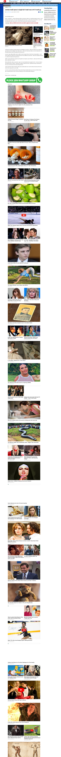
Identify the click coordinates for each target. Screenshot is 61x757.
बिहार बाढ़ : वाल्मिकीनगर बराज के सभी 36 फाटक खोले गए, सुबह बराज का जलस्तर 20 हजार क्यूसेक (24, 23)
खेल (46, 3)
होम (11, 3)
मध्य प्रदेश (31, 3)
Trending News (48, 8)
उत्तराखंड (10, 7)
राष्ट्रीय (22, 3)
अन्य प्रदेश (39, 3)
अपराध (49, 3)
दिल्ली (25, 3)
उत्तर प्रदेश (18, 3)
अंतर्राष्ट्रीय (43, 3)
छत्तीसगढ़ (14, 3)
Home (6, 7)
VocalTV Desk (8, 12)
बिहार (28, 3)
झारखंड (35, 3)
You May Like (47, 23)
